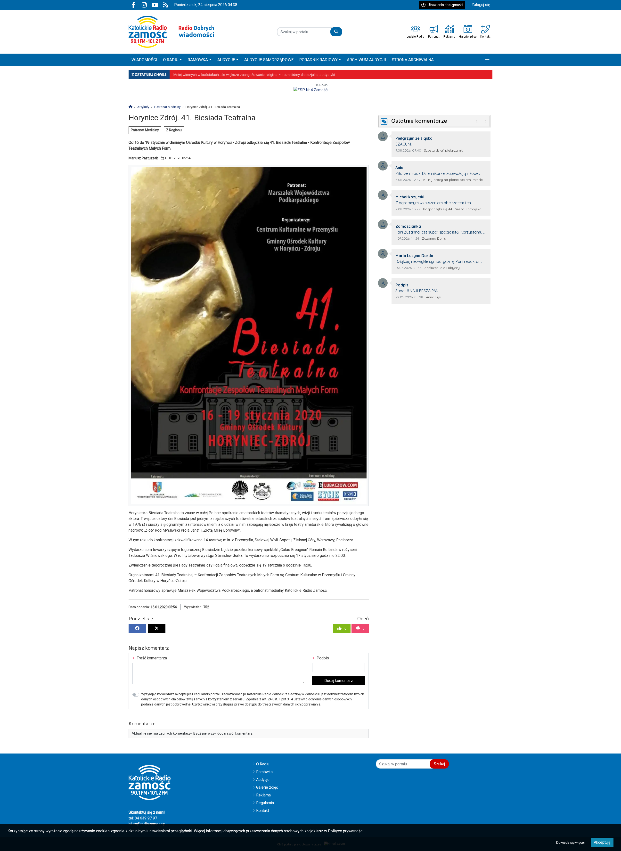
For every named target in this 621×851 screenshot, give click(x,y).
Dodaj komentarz (338, 680)
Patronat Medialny (145, 130)
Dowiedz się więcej (570, 842)
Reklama (263, 795)
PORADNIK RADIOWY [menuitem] (318, 59)
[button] (487, 60)
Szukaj (439, 764)
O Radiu (262, 764)
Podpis (322, 658)
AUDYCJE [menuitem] (226, 59)
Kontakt (262, 810)
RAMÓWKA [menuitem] (198, 59)
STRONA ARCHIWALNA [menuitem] (413, 59)
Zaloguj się (481, 4)
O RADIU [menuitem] (171, 59)
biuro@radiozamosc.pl (147, 824)
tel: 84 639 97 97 (143, 818)
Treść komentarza (151, 658)
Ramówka (264, 772)
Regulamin (265, 803)
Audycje (263, 779)
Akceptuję (602, 842)
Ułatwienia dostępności (445, 5)
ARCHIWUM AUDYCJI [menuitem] (366, 59)
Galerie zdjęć (267, 787)
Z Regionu (174, 130)
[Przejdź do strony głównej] (171, 32)
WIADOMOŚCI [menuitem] (144, 59)
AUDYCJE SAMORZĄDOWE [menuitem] (269, 59)
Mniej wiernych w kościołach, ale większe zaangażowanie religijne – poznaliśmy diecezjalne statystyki (254, 75)
